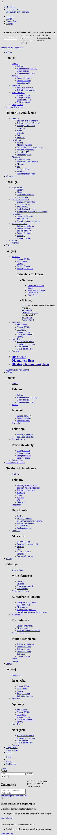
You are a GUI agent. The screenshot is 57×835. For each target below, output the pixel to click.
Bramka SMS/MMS (25, 341)
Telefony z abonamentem (27, 121)
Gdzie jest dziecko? (25, 334)
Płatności (21, 192)
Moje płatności (18, 187)
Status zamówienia (25, 216)
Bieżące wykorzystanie (26, 202)
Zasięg (9, 19)
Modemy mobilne (24, 145)
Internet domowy (24, 78)
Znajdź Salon (11, 21)
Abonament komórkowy (27, 68)
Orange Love (17, 104)
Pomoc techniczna (19, 223)
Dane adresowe (23, 204)
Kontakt (9, 16)
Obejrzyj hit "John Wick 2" (28, 318)
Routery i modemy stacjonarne (30, 147)
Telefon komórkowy (25, 226)
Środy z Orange (23, 266)
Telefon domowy (24, 231)
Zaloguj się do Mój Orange (17, 370)
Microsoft (21, 137)
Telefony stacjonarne (25, 150)
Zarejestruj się (21, 796)
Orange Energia (23, 97)
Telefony (20, 66)
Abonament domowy (26, 73)
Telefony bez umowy (26, 125)
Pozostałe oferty (18, 92)
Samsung (21, 128)
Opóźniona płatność (25, 194)
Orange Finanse (23, 95)
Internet (15, 76)
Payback (15, 351)
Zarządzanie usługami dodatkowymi (32, 211)
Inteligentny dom (24, 100)
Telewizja (16, 85)
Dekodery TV (23, 152)
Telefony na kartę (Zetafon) (28, 123)
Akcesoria (16, 157)
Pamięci (20, 171)
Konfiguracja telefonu (26, 344)
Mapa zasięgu (12, 750)
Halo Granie (22, 261)
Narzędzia (16, 339)
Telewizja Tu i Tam (25, 268)
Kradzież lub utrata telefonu (28, 221)
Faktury (20, 190)
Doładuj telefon (23, 346)
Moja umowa (22, 219)
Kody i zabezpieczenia (26, 209)
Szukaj (4, 771)
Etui (18, 166)
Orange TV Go (23, 259)
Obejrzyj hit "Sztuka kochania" (30, 311)
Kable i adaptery (24, 169)
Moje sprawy (22, 207)
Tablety (20, 142)
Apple (19, 130)
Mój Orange (22, 325)
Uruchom (10, 38)
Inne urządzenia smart (26, 174)
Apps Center (33, 295)
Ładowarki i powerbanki (27, 162)
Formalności (17, 214)
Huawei (20, 133)
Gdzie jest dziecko (24, 349)
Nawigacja (21, 329)
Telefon (15, 63)
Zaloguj (9, 23)
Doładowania (22, 197)
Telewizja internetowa (26, 90)
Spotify (20, 264)
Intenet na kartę (23, 83)
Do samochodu (23, 159)
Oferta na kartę (23, 71)
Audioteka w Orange (36, 290)
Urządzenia (16, 140)
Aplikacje (16, 322)
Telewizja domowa (25, 88)
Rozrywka (16, 256)
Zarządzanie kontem (20, 199)
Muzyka (20, 164)
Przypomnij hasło (8, 796)
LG (18, 135)
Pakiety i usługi (23, 102)
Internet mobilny (24, 80)
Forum (14, 240)
